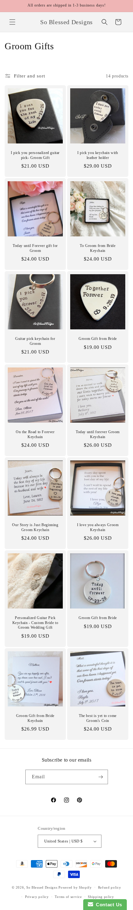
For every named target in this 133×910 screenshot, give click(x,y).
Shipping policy (101, 897)
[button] (12, 22)
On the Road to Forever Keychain (35, 434)
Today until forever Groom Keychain (98, 434)
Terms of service (68, 897)
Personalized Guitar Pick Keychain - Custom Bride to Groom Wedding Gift (35, 623)
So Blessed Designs (42, 887)
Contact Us (107, 904)
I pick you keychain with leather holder (97, 155)
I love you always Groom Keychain (98, 527)
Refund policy (109, 887)
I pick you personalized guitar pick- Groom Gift (35, 155)
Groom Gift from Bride (98, 338)
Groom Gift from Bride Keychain (35, 718)
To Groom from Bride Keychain (97, 248)
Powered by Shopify (75, 887)
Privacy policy (37, 897)
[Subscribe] (101, 777)
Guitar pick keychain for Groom (35, 341)
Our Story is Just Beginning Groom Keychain (35, 527)
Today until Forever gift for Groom (35, 248)
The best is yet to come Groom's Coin (98, 718)
